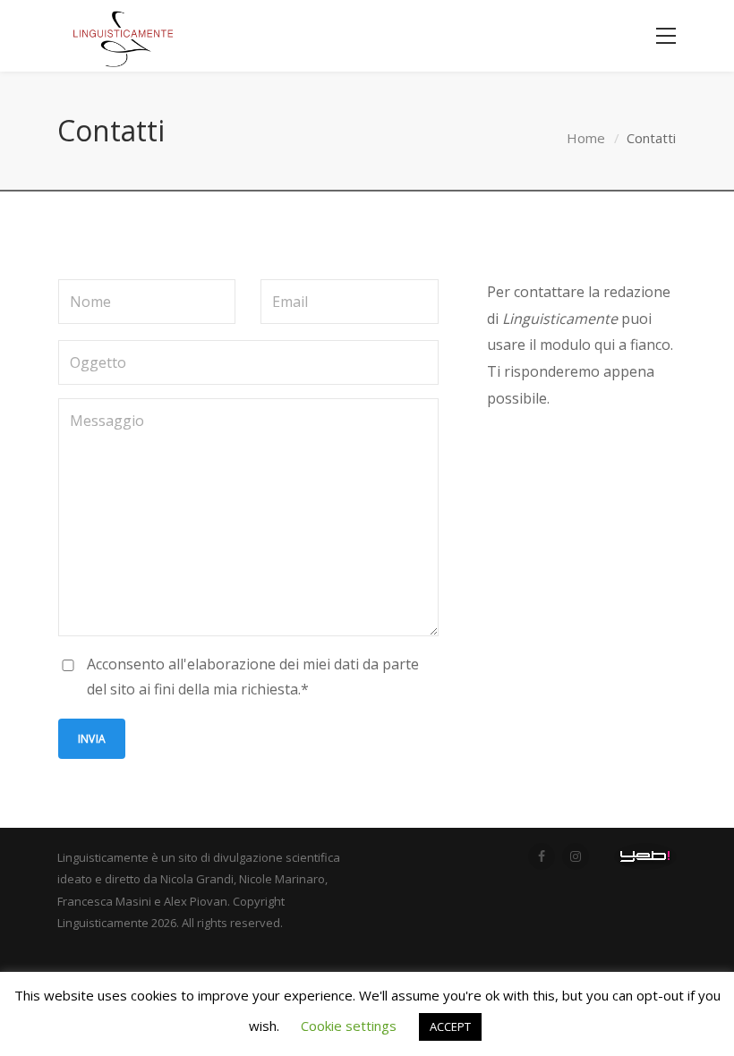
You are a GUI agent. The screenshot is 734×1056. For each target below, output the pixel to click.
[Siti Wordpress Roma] (645, 856)
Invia (92, 738)
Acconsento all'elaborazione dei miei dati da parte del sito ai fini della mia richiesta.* (253, 676)
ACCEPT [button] (450, 1026)
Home (586, 138)
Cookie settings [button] (349, 1026)
